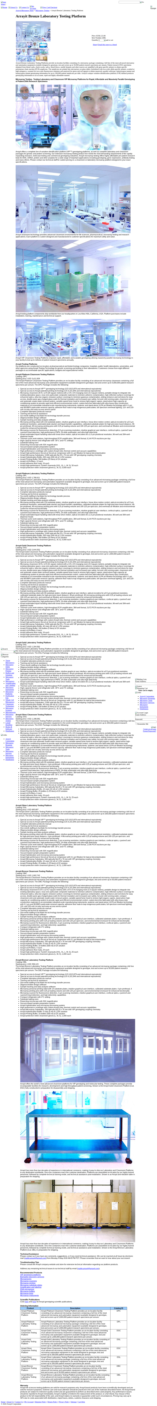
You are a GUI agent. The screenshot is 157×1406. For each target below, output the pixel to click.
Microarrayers (11, 712)
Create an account (149, 729)
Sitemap (74, 1402)
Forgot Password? (149, 731)
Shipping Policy (40, 1402)
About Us (10, 1402)
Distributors (10, 731)
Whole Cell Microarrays (10, 701)
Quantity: (95, 40)
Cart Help (81, 1402)
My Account (28, 1402)
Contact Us (19, 1402)
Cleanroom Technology (10, 705)
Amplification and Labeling (11, 684)
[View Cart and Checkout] (48, 7)
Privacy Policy (64, 1402)
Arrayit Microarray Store (25, 11)
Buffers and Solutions (10, 674)
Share (3, 4)
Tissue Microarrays (10, 662)
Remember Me (142, 724)
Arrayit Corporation (10, 740)
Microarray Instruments (10, 689)
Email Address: (140, 681)
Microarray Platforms (10, 693)
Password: (139, 719)
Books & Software (9, 728)
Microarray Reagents (10, 744)
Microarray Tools (146, 701)
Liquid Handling (9, 724)
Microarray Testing (10, 720)
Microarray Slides (10, 666)
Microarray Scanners (10, 709)
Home (3, 1402)
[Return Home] (3, 2)
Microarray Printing (10, 670)
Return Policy (53, 1402)
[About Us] (13, 7)
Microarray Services (10, 715)
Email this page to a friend (107, 45)
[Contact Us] (24, 7)
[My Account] (35, 8)
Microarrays (10, 681)
